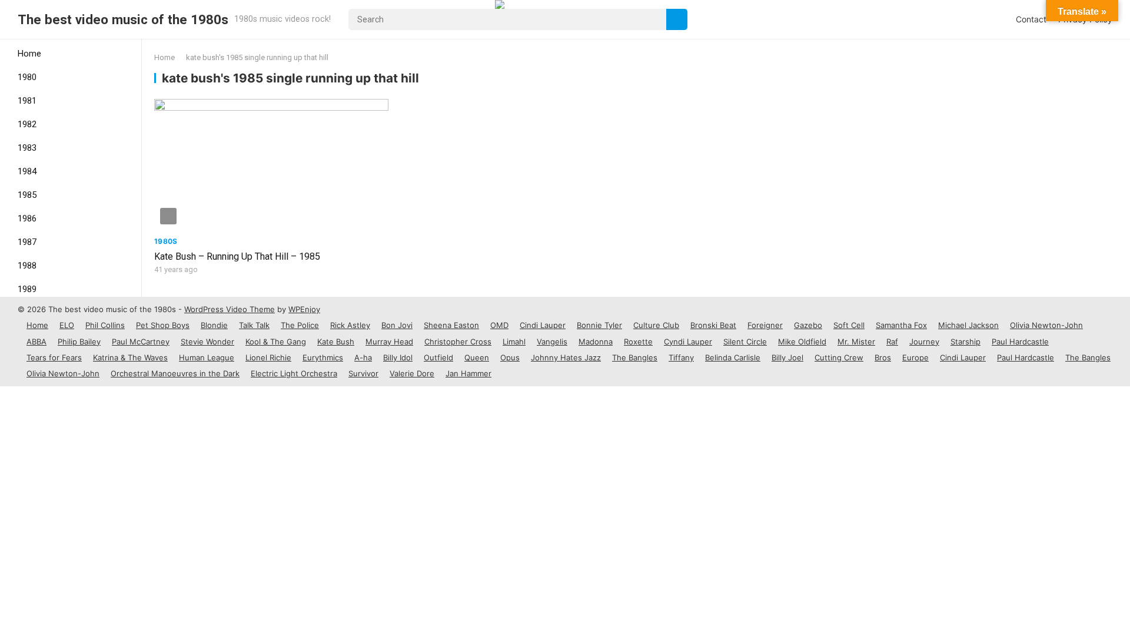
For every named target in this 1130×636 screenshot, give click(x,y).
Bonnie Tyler (599, 325)
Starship (965, 341)
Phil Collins (105, 325)
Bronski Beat (713, 325)
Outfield (438, 357)
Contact (1031, 19)
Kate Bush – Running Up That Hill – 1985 (237, 256)
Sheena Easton (451, 325)
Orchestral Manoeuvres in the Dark (175, 373)
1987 (27, 242)
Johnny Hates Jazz (566, 357)
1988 (27, 265)
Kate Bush (335, 341)
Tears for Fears (54, 357)
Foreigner (765, 325)
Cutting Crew (839, 357)
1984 (27, 171)
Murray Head (389, 341)
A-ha (363, 357)
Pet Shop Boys (163, 325)
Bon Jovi (397, 325)
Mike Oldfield (802, 341)
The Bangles (634, 357)
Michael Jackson (968, 325)
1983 (27, 148)
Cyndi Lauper (688, 341)
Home (29, 53)
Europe (915, 357)
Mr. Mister (856, 341)
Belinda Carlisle (732, 357)
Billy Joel (787, 357)
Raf (892, 341)
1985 (27, 195)
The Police (300, 325)
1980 (27, 77)
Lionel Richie (268, 357)
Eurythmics (323, 357)
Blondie (214, 325)
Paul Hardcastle (1020, 341)
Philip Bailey (79, 341)
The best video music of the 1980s (123, 19)
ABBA (36, 341)
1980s (166, 241)
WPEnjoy (304, 309)
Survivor (363, 373)
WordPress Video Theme (229, 309)
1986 (27, 218)
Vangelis (552, 341)
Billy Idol (398, 357)
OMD (499, 325)
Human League (206, 357)
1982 (27, 124)
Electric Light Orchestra (294, 373)
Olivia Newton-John (1046, 325)
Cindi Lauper (543, 325)
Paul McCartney (141, 341)
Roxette (638, 341)
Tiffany (681, 357)
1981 (27, 100)
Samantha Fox (901, 325)
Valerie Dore (412, 373)
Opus (510, 357)
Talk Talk (254, 325)
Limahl (514, 341)
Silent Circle (745, 341)
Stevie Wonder (207, 341)
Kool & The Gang (275, 341)
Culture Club (656, 325)
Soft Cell (849, 325)
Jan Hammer (468, 373)
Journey (924, 341)
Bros (883, 357)
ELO (66, 325)
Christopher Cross (457, 341)
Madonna (596, 341)
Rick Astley (350, 325)
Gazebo (808, 325)
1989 (27, 289)
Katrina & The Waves (130, 357)
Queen (476, 357)
